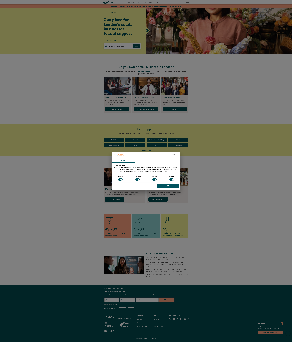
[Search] (183, 2)
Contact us (140, 323)
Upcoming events (115, 199)
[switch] (137, 179)
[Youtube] (185, 319)
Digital (157, 145)
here (116, 304)
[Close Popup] (288, 333)
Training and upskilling (156, 140)
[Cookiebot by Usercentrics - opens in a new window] (172, 155)
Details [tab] (146, 160)
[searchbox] (120, 46)
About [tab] (168, 160)
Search (136, 46)
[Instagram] (177, 319)
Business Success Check (151, 2)
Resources (118, 2)
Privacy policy (157, 323)
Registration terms (158, 326)
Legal (135, 145)
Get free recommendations (146, 109)
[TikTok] (188, 319)
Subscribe (166, 300)
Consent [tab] (123, 160)
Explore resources (117, 109)
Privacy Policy (131, 307)
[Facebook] (174, 319)
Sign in (187, 2)
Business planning (114, 145)
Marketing (114, 140)
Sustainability (178, 145)
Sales (178, 140)
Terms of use (157, 319)
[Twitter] (170, 319)
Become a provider (142, 326)
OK (168, 186)
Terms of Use (122, 307)
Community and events (130, 2)
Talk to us (175, 109)
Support (140, 2)
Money (135, 140)
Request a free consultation (270, 332)
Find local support (158, 199)
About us (139, 319)
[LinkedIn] (181, 319)
